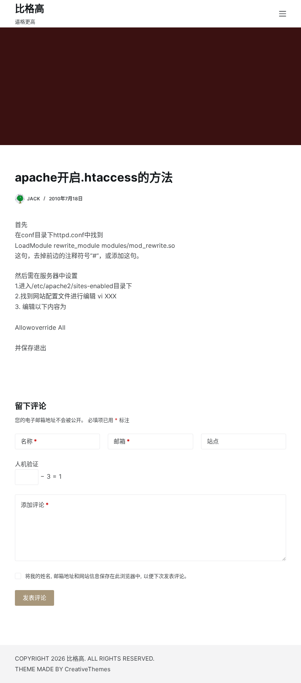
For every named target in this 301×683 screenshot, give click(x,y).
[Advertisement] (150, 86)
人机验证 (26, 464)
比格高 (29, 9)
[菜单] (282, 13)
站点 (213, 441)
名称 (29, 441)
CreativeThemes (88, 669)
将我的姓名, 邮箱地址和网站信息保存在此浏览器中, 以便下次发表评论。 (107, 576)
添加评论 (35, 505)
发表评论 (34, 597)
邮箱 (122, 441)
